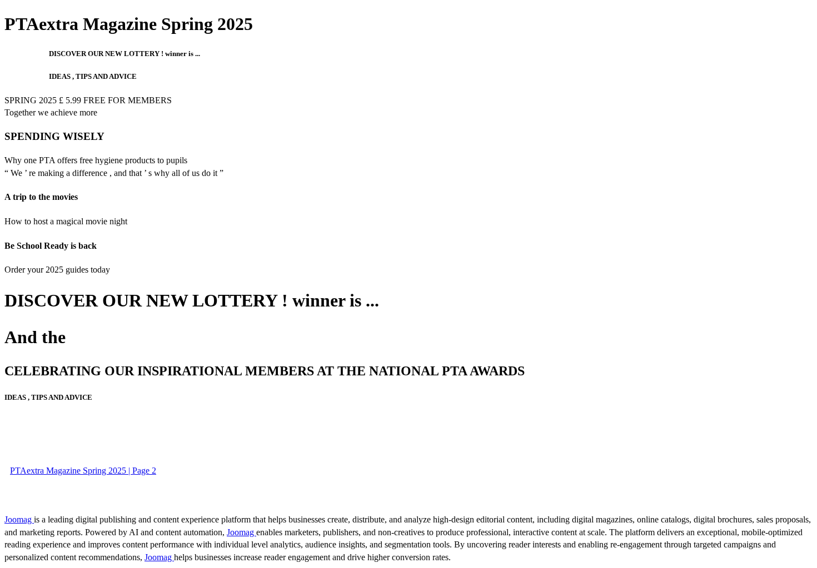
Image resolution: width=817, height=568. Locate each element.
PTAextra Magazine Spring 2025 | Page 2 (83, 470)
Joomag (19, 519)
